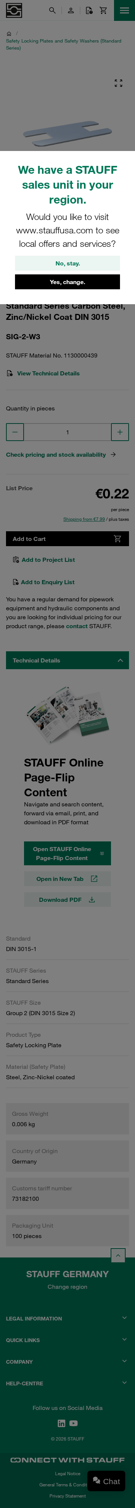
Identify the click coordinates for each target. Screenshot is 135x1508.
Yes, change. (67, 282)
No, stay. (68, 263)
